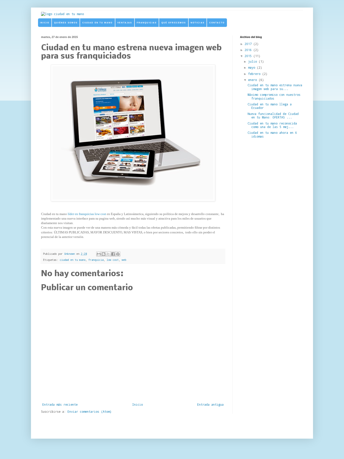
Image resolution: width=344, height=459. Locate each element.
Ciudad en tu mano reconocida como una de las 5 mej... (272, 125)
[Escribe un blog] (103, 254)
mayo (252, 67)
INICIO (44, 22)
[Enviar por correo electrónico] (98, 254)
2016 (249, 50)
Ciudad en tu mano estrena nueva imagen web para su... (275, 87)
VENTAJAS (124, 22)
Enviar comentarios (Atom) (89, 411)
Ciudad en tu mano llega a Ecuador (270, 106)
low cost (113, 260)
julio (253, 61)
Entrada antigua (210, 404)
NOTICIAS (197, 22)
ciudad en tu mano (72, 260)
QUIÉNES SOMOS (66, 22)
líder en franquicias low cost (87, 214)
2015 (249, 56)
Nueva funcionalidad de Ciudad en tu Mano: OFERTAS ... (273, 115)
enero (253, 80)
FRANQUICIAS (147, 22)
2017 (249, 44)
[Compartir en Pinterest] (117, 254)
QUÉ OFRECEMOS (173, 22)
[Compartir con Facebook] (113, 254)
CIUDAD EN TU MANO (97, 22)
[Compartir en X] (108, 254)
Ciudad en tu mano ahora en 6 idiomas (272, 134)
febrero (255, 74)
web (124, 260)
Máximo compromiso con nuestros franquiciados (274, 96)
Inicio (137, 404)
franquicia (96, 260)
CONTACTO (217, 22)
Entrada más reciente (60, 404)
